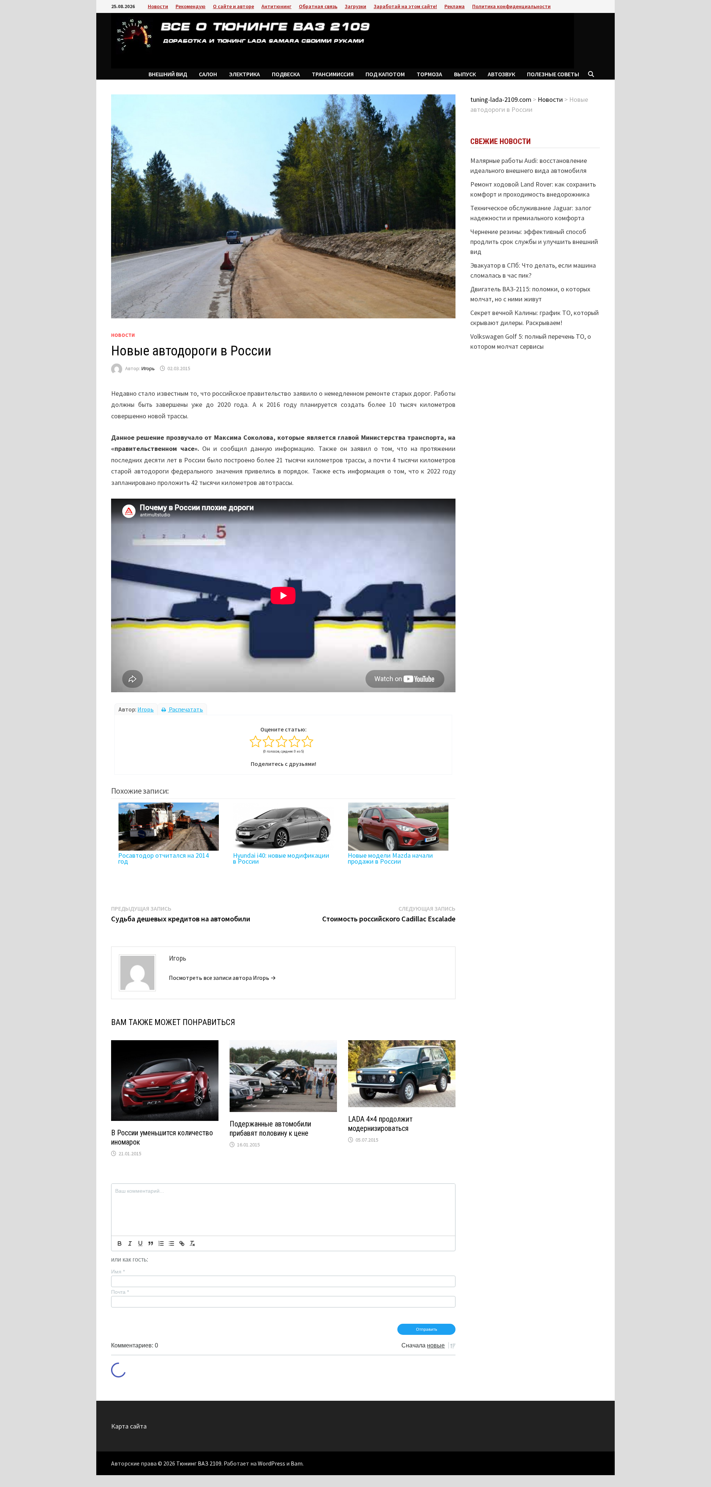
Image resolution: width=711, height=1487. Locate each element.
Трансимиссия (333, 74)
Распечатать (185, 709)
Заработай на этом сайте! (405, 6)
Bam (297, 1463)
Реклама (454, 6)
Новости (158, 6)
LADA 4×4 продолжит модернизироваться (380, 1124)
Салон (208, 74)
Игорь (148, 368)
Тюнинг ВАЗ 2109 (198, 1463)
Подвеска (286, 74)
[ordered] (161, 1243)
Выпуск (465, 74)
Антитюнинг (276, 6)
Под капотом (385, 74)
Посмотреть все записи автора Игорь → (222, 977)
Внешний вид (167, 74)
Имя (118, 1272)
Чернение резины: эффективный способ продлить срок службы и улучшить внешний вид (534, 241)
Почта (120, 1292)
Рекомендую (191, 6)
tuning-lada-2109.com (500, 99)
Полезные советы (553, 74)
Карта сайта (129, 1426)
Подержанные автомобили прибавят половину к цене (270, 1128)
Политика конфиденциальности (511, 6)
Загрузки (355, 6)
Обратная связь (318, 6)
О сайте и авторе (233, 6)
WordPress (271, 1463)
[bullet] (171, 1243)
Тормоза (429, 74)
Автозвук (501, 74)
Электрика (244, 74)
